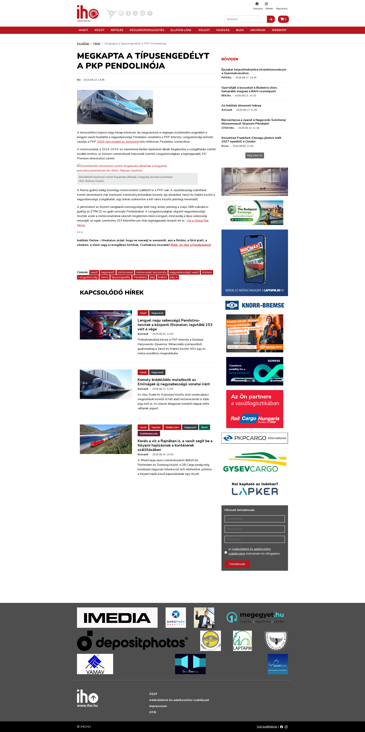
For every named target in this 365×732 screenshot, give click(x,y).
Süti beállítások (267, 727)
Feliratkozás (237, 564)
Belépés (269, 8)
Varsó (104, 277)
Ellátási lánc (181, 30)
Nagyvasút (157, 313)
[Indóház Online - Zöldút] (135, 13)
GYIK (152, 712)
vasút (94, 272)
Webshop (279, 30)
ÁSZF (153, 694)
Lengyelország (88, 277)
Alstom (207, 272)
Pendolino (140, 277)
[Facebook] (256, 3)
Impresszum (158, 706)
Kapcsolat (258, 8)
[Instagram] (265, 3)
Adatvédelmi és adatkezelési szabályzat (179, 700)
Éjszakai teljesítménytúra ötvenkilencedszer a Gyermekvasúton (253, 71)
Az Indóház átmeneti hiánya (241, 105)
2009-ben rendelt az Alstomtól (118, 142)
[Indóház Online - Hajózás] (143, 13)
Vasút (83, 30)
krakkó (162, 277)
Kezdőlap (83, 43)
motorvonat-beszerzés (151, 272)
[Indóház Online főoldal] (150, 13)
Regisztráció (281, 8)
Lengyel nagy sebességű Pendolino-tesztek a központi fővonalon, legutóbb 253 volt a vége (175, 325)
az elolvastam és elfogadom (254, 551)
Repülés (117, 30)
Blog (240, 30)
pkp (152, 277)
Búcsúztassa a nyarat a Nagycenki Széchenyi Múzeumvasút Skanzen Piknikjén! (253, 122)
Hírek (96, 43)
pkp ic (174, 277)
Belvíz (204, 427)
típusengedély (121, 277)
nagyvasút (107, 272)
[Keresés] (271, 19)
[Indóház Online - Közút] (121, 13)
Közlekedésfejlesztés (147, 30)
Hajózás (222, 30)
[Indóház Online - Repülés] (112, 13)
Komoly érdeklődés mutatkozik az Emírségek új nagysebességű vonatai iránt (174, 382)
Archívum (257, 30)
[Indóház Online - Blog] (128, 13)
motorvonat (125, 272)
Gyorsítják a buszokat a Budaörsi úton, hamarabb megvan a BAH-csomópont (249, 89)
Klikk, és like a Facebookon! (191, 245)
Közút (99, 30)
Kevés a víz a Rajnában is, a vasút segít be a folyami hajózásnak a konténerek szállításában (175, 445)
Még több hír (254, 155)
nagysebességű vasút (184, 272)
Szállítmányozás (149, 433)
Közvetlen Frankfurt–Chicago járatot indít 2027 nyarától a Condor (251, 140)
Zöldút (204, 30)
